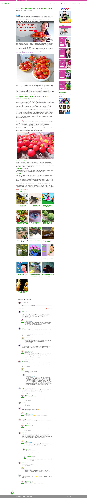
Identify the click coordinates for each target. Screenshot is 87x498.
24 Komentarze (29, 10)
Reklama (82, 3)
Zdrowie (65, 3)
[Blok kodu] (31, 305)
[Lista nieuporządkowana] (28, 305)
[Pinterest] (19, 15)
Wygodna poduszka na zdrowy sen (22, 189)
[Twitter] (18, 15)
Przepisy (74, 3)
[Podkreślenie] (25, 305)
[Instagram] (64, 9)
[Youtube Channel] (68, 9)
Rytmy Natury (24, 10)
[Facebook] (16, 15)
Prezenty (57, 3)
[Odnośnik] (32, 305)
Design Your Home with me (33, 396)
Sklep (50, 3)
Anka (31, 442)
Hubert (31, 321)
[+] (34, 305)
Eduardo (31, 482)
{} (33, 305)
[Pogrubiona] (22, 305)
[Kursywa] (23, 305)
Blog (61, 3)
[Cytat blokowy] (30, 305)
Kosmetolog (31, 414)
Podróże (78, 3)
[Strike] (26, 305)
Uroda (69, 3)
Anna (23, 402)
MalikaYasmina (32, 426)
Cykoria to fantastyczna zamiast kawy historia (24, 120)
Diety (54, 3)
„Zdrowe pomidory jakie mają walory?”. (42, 88)
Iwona (31, 370)
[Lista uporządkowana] (27, 305)
